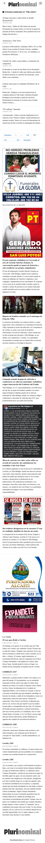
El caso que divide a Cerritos (14, 640)
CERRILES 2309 (10, 724)
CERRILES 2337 (10, 672)
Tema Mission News (16, 840)
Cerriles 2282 (8, 759)
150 (5, 140)
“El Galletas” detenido (11, 109)
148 (27, 135)
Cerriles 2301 (8, 743)
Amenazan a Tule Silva (12, 41)
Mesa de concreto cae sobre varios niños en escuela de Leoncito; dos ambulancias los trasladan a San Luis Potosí (20, 463)
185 (18, 140)
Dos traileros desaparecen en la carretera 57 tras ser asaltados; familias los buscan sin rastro (22, 529)
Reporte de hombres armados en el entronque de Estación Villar (22, 317)
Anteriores (7, 135)
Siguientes (27, 140)
